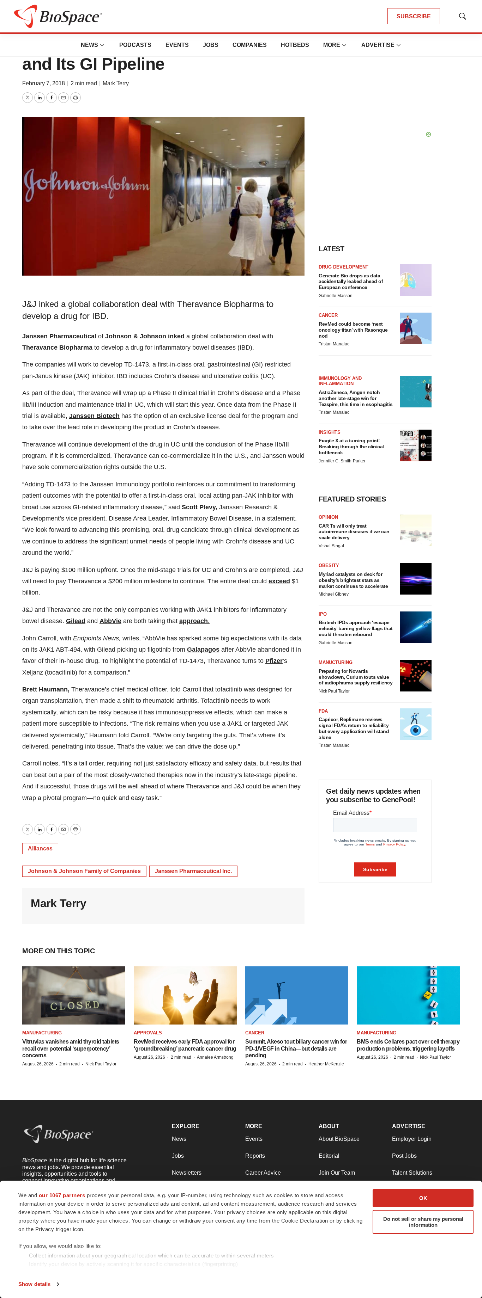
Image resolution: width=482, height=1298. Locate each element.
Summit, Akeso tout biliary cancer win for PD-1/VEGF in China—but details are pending (296, 1048)
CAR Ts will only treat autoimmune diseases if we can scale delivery (354, 532)
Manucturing (336, 662)
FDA (323, 711)
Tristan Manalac (334, 344)
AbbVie (110, 621)
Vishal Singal (331, 545)
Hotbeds (295, 45)
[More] (102, 45)
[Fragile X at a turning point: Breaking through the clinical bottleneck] (416, 445)
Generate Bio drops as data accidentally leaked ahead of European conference (351, 281)
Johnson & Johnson (135, 336)
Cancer (328, 315)
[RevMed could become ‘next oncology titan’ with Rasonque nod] (416, 328)
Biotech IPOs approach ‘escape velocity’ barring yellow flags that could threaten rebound (356, 628)
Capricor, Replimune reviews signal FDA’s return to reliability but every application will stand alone (354, 728)
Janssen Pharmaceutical (59, 336)
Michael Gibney (334, 594)
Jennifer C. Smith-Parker (342, 461)
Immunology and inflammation (340, 381)
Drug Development (343, 267)
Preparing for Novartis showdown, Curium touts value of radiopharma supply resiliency (355, 677)
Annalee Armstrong (215, 1057)
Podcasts (135, 45)
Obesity (329, 565)
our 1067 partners (62, 1195)
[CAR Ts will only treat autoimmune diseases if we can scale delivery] (416, 530)
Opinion (328, 517)
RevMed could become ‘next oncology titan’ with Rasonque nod (353, 330)
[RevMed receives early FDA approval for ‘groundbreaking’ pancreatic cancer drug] (185, 995)
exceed (279, 581)
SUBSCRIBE (414, 16)
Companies (250, 45)
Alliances (40, 848)
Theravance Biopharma (57, 347)
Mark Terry (116, 83)
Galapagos (203, 649)
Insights (330, 432)
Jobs (210, 45)
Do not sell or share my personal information (423, 1222)
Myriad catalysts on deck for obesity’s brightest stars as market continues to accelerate (353, 580)
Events (177, 45)
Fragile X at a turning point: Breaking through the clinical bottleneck (351, 446)
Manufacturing (42, 1032)
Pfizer (274, 660)
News (89, 45)
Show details (34, 1284)
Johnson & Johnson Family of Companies (84, 871)
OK (423, 1198)
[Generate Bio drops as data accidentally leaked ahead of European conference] (416, 280)
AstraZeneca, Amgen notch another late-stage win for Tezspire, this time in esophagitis (355, 398)
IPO (323, 614)
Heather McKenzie (326, 1064)
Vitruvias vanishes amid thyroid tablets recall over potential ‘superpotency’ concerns (70, 1048)
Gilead (75, 621)
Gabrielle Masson (336, 295)
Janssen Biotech (94, 415)
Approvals (148, 1032)
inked (176, 336)
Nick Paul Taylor (334, 691)
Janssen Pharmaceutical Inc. (193, 871)
